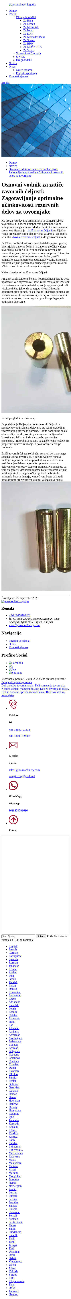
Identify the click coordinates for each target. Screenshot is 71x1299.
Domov (13, 10)
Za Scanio (29, 40)
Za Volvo (28, 50)
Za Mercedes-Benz (34, 37)
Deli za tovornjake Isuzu (54, 688)
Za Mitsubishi (31, 27)
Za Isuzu (28, 30)
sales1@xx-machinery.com (24, 625)
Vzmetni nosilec (29, 688)
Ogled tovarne (24, 69)
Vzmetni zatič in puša (28, 53)
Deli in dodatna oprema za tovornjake (23, 692)
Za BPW (28, 43)
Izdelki (13, 14)
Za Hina (28, 20)
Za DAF (28, 33)
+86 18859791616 (19, 615)
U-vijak (20, 56)
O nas (12, 66)
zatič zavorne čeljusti (40, 230)
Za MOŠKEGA (32, 46)
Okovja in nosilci (26, 17)
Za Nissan (29, 23)
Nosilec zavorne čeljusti (26, 237)
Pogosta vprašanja (26, 73)
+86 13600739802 (19, 735)
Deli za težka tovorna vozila (17, 685)
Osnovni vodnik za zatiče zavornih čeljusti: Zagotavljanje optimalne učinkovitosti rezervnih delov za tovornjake (36, 172)
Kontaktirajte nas (18, 76)
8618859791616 (18, 810)
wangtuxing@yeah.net (22, 776)
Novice (13, 63)
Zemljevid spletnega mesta (16, 682)
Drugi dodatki (24, 60)
